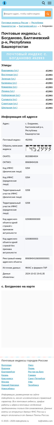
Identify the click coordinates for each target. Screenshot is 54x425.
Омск (30, 365)
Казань (4, 375)
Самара (32, 375)
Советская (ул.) (9, 103)
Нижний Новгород (10, 385)
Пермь (31, 368)
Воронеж (5, 368)
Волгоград (6, 365)
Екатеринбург (8, 371)
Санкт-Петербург (36, 378)
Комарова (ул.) (9, 87)
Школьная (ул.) (9, 107)
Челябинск (33, 385)
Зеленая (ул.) (8, 79)
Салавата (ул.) (9, 99)
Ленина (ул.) (8, 91)
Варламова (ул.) (10, 70)
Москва (5, 382)
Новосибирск (8, 388)
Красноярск (7, 378)
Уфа (30, 382)
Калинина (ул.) (9, 83)
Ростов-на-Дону (36, 371)
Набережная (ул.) (10, 95)
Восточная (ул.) (9, 74)
